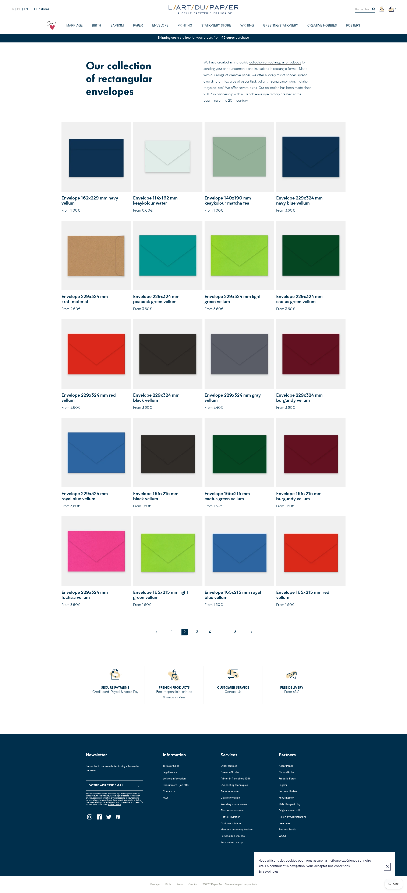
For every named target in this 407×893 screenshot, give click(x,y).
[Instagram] (89, 818)
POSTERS (353, 25)
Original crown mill (289, 810)
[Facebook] (99, 818)
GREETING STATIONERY (280, 25)
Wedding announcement (235, 804)
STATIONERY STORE (216, 25)
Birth (168, 884)
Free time (284, 823)
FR (12, 9)
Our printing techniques (234, 785)
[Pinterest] (118, 818)
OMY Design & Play (290, 804)
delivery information (174, 779)
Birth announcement (232, 810)
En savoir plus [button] (268, 871)
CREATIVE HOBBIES (322, 25)
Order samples (229, 766)
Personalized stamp (232, 842)
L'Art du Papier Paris (203, 9)
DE (19, 9)
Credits (192, 884)
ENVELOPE (160, 25)
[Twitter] (108, 818)
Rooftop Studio (287, 829)
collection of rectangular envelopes (275, 62)
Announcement (230, 791)
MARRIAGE (74, 25)
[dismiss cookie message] (387, 866)
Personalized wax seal (233, 836)
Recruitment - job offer (176, 785)
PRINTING (185, 25)
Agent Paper (286, 766)
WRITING (247, 25)
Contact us (169, 791)
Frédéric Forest (287, 779)
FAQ (165, 798)
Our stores (41, 9)
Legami (283, 785)
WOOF (283, 836)
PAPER (138, 25)
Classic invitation (230, 798)
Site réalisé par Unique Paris (241, 884)
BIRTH (96, 25)
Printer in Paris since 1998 (236, 779)
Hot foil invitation (230, 817)
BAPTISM (117, 25)
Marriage (155, 884)
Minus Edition (286, 798)
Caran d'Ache (286, 772)
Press (180, 884)
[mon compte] (382, 9)
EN (26, 9)
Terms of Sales (171, 766)
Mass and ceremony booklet (237, 829)
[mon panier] (391, 9)
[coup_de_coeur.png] (52, 25)
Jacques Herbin (288, 791)
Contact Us (233, 692)
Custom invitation (231, 823)
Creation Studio (230, 772)
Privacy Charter (114, 805)
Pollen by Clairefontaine (293, 817)
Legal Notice (170, 772)
